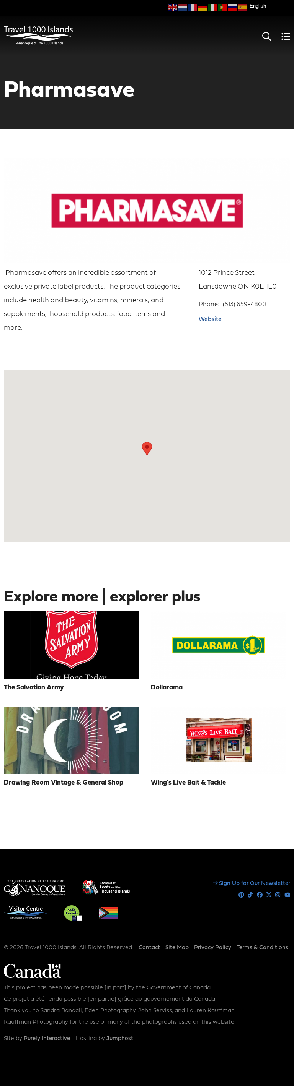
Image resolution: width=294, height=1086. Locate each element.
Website (210, 319)
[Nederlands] (183, 7)
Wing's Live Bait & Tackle (188, 783)
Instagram (278, 895)
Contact (149, 948)
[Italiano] (213, 7)
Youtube (287, 895)
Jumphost (119, 1039)
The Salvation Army (34, 687)
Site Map (177, 948)
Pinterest (241, 895)
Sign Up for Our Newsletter (254, 884)
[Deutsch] (203, 7)
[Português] (223, 7)
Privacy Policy (212, 948)
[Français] (193, 7)
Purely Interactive (47, 1039)
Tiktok (250, 895)
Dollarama (167, 687)
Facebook (260, 895)
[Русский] (233, 7)
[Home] (38, 44)
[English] (173, 7)
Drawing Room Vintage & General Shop (63, 783)
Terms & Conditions (262, 948)
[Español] (243, 7)
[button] (147, 449)
